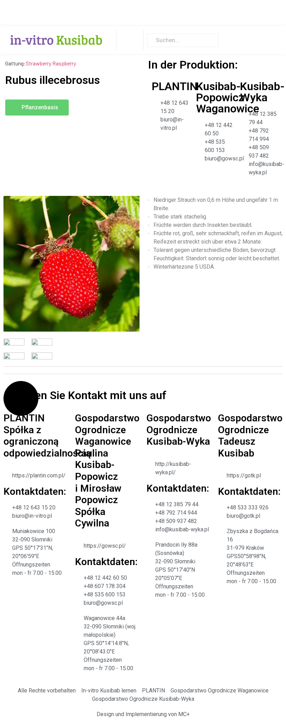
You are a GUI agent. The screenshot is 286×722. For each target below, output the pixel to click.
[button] (130, 40)
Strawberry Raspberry (51, 63)
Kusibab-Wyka (262, 92)
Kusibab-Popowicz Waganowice (227, 97)
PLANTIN (174, 86)
